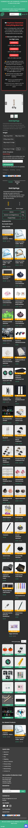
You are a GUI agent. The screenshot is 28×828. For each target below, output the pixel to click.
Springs (18, 170)
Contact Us (7, 771)
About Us (6, 752)
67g (18, 149)
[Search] (20, 14)
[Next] (26, 734)
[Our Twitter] (7, 806)
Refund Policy (7, 768)
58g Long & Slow (19, 136)
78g (23, 149)
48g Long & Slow (8, 136)
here (16, 167)
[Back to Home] (2, 14)
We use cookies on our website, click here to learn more (14, 822)
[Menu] (26, 14)
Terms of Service (8, 761)
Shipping (6, 759)
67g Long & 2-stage (8, 149)
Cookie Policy (7, 766)
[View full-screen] (22, 94)
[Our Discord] (4, 806)
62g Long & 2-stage (8, 145)
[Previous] (6, 103)
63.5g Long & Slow (8, 139)
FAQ (5, 757)
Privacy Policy (7, 764)
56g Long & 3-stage (8, 142)
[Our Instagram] (10, 806)
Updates (6, 754)
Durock (5, 173)
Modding (12, 170)
